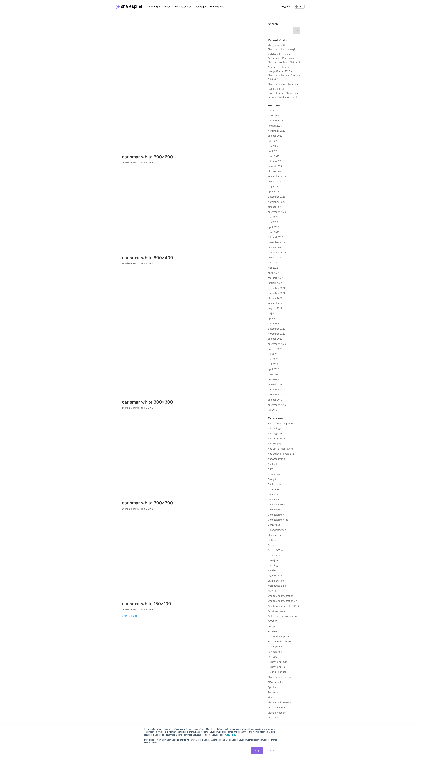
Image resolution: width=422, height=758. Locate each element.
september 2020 (277, 343)
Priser (167, 6)
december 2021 (276, 288)
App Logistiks (275, 433)
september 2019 (277, 404)
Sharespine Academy (279, 677)
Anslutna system (183, 6)
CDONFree (273, 489)
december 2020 (276, 328)
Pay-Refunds (275, 651)
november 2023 (276, 201)
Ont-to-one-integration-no (282, 616)
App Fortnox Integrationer (282, 423)
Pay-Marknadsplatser (279, 641)
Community (274, 494)
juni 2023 (273, 217)
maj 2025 (273, 145)
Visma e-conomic (277, 707)
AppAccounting (276, 458)
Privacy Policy (230, 734)
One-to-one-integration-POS (283, 606)
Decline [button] (271, 750)
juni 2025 (273, 140)
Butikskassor (275, 484)
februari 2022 (275, 277)
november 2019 (276, 394)
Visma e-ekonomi (277, 712)
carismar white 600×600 (147, 156)
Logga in (285, 6)
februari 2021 (275, 323)
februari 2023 (275, 237)
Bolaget (272, 479)
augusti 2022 (275, 257)
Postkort (272, 656)
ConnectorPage (276, 514)
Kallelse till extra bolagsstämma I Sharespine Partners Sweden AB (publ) (283, 93)
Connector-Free (276, 504)
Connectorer (275, 509)
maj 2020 (273, 364)
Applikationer (275, 464)
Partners (272, 631)
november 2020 (276, 333)
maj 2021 (273, 313)
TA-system (273, 692)
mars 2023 (273, 232)
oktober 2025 (275, 135)
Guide (271, 545)
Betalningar (274, 474)
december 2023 (276, 196)
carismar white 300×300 (147, 402)
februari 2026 (275, 120)
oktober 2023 (275, 206)
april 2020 (273, 369)
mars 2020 (273, 374)
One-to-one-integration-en (282, 600)
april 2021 (273, 318)
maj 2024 (273, 186)
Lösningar (154, 6)
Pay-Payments (275, 646)
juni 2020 (273, 359)
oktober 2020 (275, 338)
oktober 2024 (275, 171)
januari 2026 (275, 125)
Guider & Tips (275, 550)
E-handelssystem (277, 529)
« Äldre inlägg (129, 615)
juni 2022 (273, 262)
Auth (270, 468)
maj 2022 (273, 267)
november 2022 (276, 242)
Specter (272, 687)
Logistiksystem (276, 580)
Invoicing (273, 565)
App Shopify (274, 443)
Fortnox (272, 540)
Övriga (271, 626)
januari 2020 (275, 384)
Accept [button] (257, 750)
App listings (274, 428)
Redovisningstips (277, 666)
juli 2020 (272, 354)
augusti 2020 (275, 348)
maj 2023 (273, 222)
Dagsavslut (274, 524)
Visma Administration (280, 702)
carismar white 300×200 (147, 502)
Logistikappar (275, 575)
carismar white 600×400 (147, 257)
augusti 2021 (275, 308)
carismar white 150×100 (146, 603)
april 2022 (273, 272)
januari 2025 (275, 166)
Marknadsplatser (277, 585)
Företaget (201, 6)
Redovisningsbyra (277, 661)
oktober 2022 (275, 247)
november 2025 (276, 130)
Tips (270, 697)
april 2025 (273, 151)
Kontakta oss (217, 6)
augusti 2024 (275, 181)
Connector (273, 499)
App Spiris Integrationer (281, 448)
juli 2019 (272, 409)
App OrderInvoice (277, 438)
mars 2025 (273, 156)
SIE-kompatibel (276, 682)
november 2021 (276, 293)
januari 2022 (275, 282)
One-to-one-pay (276, 611)
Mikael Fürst (132, 162)
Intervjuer (273, 560)
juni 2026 (273, 110)
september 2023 (277, 211)
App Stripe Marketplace (281, 453)
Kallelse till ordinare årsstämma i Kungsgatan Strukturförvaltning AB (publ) (284, 58)
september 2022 (277, 252)
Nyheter (272, 590)
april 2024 (273, 191)
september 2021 (277, 303)
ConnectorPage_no (278, 519)
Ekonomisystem (276, 535)
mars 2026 (273, 115)
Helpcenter (274, 555)
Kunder (272, 570)
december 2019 (276, 389)
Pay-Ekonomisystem (279, 636)
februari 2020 (275, 379)
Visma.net (273, 717)
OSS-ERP (272, 621)
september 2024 (277, 176)
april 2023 (273, 227)
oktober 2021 (275, 298)
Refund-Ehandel (277, 671)
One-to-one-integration (280, 595)
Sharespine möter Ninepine (283, 84)
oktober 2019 (275, 399)
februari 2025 (275, 161)
